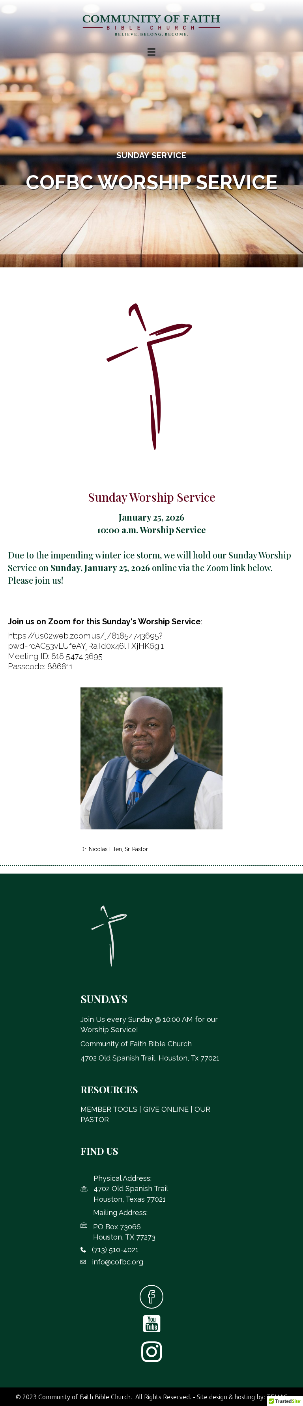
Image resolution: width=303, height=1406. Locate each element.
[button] (151, 1297)
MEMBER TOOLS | (111, 1109)
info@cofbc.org (117, 1262)
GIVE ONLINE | (169, 1109)
